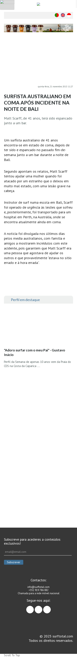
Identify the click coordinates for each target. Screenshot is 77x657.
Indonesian (69, 15)
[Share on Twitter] (70, 54)
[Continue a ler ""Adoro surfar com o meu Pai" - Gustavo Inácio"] (33, 327)
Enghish (63, 15)
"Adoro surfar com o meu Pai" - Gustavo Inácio (34, 352)
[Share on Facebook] (70, 46)
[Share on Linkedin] (70, 62)
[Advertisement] (38, 470)
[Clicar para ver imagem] (38, 61)
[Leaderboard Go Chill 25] (38, 28)
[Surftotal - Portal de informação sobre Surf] (38, 4)
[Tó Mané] (38, 402)
